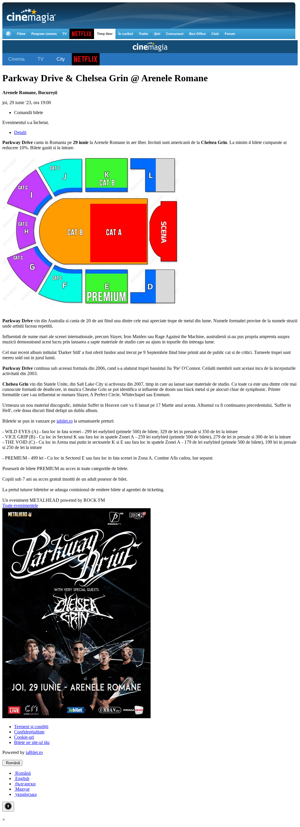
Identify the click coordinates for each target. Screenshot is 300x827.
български (25, 783)
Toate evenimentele (20, 505)
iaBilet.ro (34, 752)
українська (25, 794)
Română (12, 763)
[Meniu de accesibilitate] (8, 806)
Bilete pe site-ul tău (32, 742)
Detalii (20, 132)
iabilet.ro (65, 420)
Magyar (22, 789)
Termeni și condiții (31, 726)
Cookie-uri (24, 737)
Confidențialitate (29, 731)
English (21, 778)
